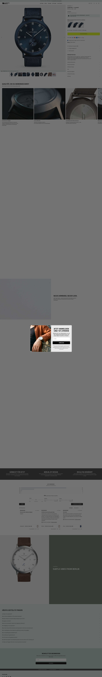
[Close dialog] (70, 327)
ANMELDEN (61, 343)
